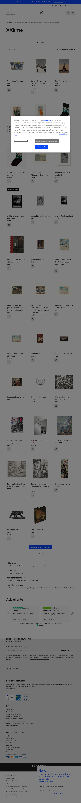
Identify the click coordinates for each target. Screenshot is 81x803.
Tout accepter (42, 146)
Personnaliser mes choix (21, 141)
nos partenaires (47, 120)
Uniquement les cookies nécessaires (47, 141)
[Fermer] (67, 118)
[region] (40, 134)
